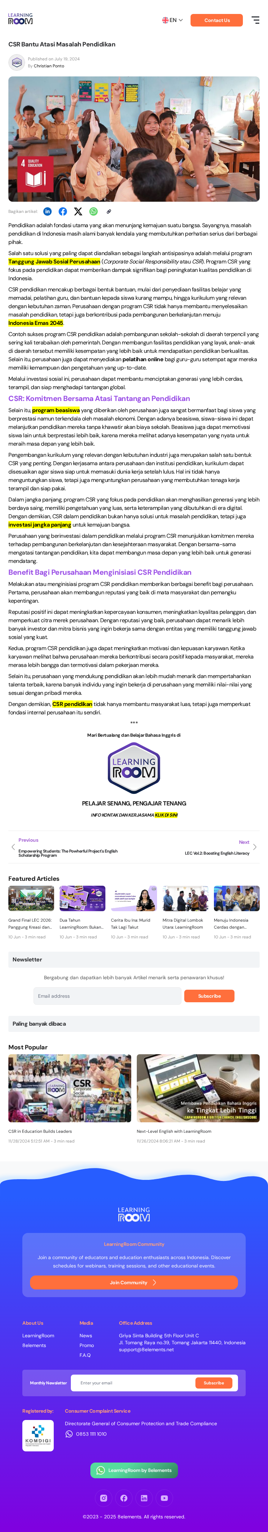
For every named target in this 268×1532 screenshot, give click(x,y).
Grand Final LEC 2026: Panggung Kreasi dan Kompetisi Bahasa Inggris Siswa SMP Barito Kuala (30, 924)
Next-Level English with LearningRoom (174, 1131)
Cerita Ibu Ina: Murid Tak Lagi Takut (130, 923)
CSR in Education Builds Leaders (40, 1131)
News (86, 1335)
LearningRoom (38, 1335)
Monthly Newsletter (48, 1383)
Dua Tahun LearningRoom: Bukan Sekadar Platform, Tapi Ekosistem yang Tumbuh (82, 924)
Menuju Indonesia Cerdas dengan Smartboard (231, 924)
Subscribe (209, 996)
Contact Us (217, 20)
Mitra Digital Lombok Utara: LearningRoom (183, 923)
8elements (34, 1345)
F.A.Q (85, 1355)
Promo (87, 1345)
